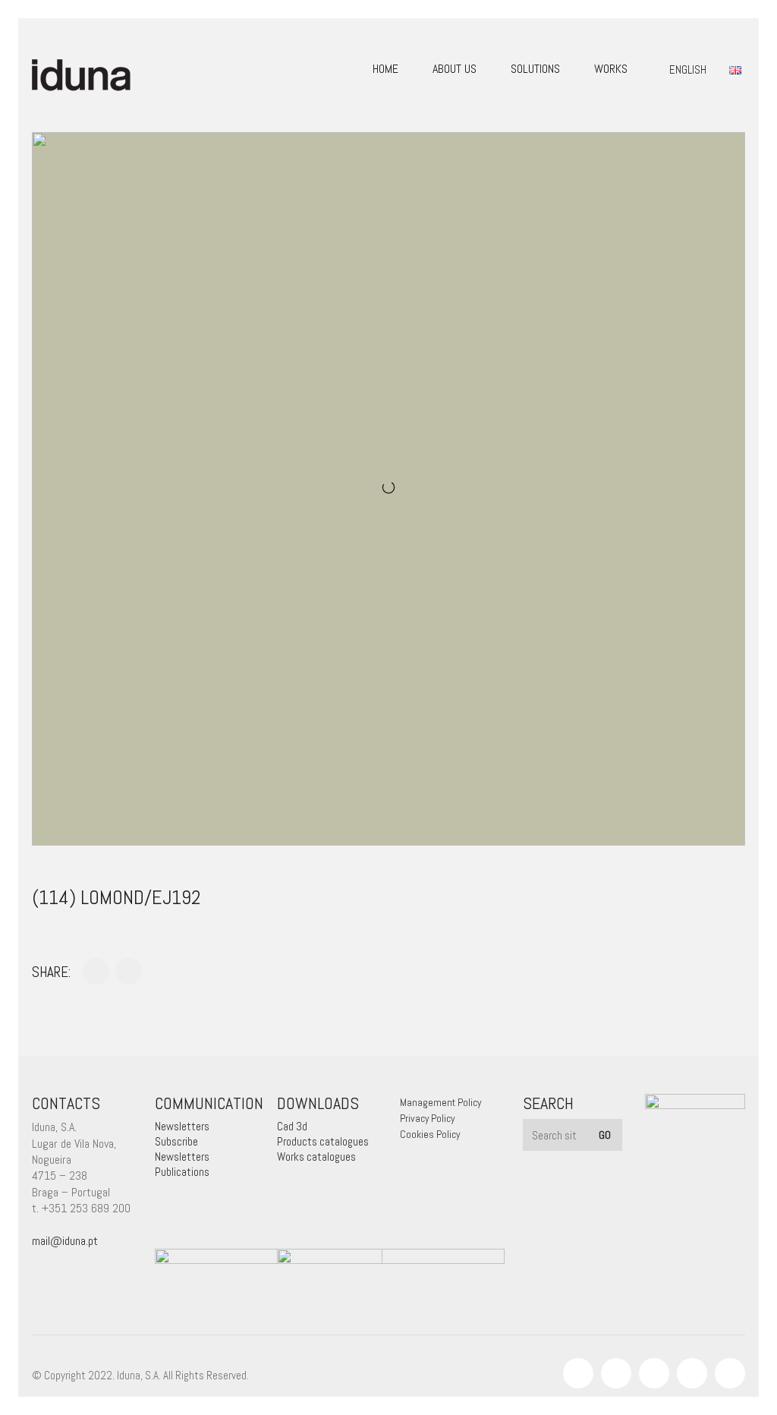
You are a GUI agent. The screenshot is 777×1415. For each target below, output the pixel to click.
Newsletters (182, 1126)
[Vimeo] (692, 1373)
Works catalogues (316, 1156)
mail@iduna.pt (65, 1241)
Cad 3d (292, 1126)
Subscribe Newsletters (182, 1149)
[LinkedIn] (654, 1373)
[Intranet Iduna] (730, 1373)
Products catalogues (323, 1141)
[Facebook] (578, 1373)
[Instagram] (616, 1373)
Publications (182, 1171)
